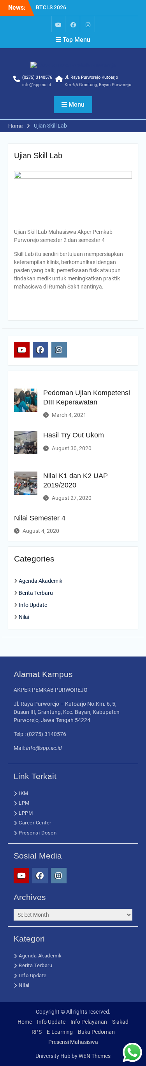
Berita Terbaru (36, 593)
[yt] (58, 24)
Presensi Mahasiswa (73, 1042)
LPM (24, 803)
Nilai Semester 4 (39, 518)
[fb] (73, 24)
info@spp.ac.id (36, 84)
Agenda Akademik (40, 581)
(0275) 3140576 (37, 77)
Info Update (33, 605)
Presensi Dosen (37, 833)
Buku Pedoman (96, 1032)
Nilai (24, 617)
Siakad (120, 1022)
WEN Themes (95, 1056)
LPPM (26, 813)
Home (25, 1022)
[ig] (88, 24)
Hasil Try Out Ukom (73, 435)
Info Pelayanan (88, 1022)
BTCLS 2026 (51, 7)
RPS (37, 1032)
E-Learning (60, 1032)
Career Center (35, 823)
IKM (23, 793)
